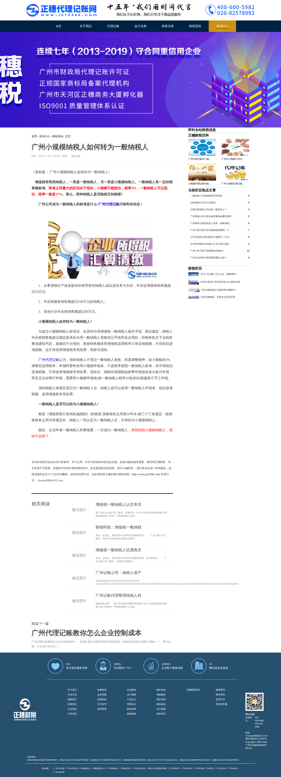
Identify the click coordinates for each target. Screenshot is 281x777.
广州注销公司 (233, 768)
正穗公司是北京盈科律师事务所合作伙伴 (194, 760)
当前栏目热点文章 (202, 190)
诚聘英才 (72, 699)
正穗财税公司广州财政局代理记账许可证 (105, 760)
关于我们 (86, 26)
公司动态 (72, 713)
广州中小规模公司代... (233, 159)
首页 (58, 26)
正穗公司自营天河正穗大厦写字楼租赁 (74, 760)
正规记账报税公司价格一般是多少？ (208, 209)
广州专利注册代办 (139, 768)
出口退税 (161, 709)
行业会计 (131, 699)
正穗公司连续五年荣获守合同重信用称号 (42, 760)
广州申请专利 (174, 768)
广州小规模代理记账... (233, 183)
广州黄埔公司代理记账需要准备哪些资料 (210, 216)
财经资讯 (220, 694)
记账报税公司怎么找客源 (202, 202)
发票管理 (101, 709)
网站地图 (250, 714)
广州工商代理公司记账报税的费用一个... (210, 230)
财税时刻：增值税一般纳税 (118, 527)
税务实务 (168, 26)
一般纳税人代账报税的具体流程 (206, 195)
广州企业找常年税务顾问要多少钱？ (208, 257)
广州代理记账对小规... (199, 159)
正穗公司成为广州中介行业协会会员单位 (162, 760)
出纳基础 (131, 690)
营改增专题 (221, 704)
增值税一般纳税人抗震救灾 (118, 550)
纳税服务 (161, 694)
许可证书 (101, 704)
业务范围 (101, 694)
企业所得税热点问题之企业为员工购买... (210, 244)
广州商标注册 (125, 768)
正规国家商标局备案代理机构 (134, 760)
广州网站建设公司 (98, 768)
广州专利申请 (59, 772)
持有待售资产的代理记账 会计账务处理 (220, 282)
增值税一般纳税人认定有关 (118, 504)
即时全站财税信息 (202, 130)
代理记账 (113, 26)
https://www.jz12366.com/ (146, 474)
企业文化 (72, 694)
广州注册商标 (112, 768)
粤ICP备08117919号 (256, 738)
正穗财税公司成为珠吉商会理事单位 (225, 760)
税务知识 (161, 690)
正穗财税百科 (198, 135)
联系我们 (72, 704)
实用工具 (220, 699)
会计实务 (140, 26)
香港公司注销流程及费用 (157, 768)
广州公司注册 (59, 768)
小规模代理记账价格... (199, 183)
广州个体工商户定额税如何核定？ (207, 250)
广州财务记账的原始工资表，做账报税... (210, 223)
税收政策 (161, 704)
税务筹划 (161, 699)
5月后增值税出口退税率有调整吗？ (219, 290)
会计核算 (131, 694)
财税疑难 (131, 713)
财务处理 (131, 709)
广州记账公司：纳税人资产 (118, 573)
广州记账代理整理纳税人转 (118, 595)
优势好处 (101, 699)
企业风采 (72, 709)
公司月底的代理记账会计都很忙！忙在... (210, 237)
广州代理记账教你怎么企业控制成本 (87, 633)
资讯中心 (222, 26)
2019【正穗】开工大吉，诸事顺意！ (219, 274)
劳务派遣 (209, 768)
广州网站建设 (84, 768)
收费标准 (101, 690)
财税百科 (195, 26)
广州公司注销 (72, 768)
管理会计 (131, 704)
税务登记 (161, 713)
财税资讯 (57, 136)
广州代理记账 (199, 768)
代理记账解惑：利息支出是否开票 (218, 297)
